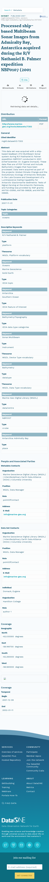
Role (4, 496)
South (4, 653)
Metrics (30, 787)
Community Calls (35, 770)
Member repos (33, 756)
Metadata (17, 10)
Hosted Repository (11, 760)
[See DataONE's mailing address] (37, 845)
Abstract (5, 147)
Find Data (10, 803)
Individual (7, 587)
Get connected (24, 876)
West (4, 663)
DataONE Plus (9, 756)
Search (7, 10)
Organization (8, 471)
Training (6, 787)
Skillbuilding (8, 783)
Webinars (6, 791)
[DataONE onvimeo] (13, 845)
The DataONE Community (33, 765)
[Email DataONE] (21, 845)
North (4, 633)
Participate (32, 752)
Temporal (5, 692)
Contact (30, 791)
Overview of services (12, 752)
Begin (4, 696)
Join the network (35, 760)
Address (6, 506)
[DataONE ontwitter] (5, 845)
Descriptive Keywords (11, 227)
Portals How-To (10, 795)
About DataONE (34, 783)
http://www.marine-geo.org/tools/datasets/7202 (17, 125)
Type (4, 241)
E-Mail (6, 511)
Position (6, 486)
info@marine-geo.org (15, 514)
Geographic (6, 628)
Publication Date (9, 199)
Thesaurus (7, 251)
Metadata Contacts (10, 466)
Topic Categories (9, 209)
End (3, 706)
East (4, 643)
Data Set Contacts (10, 528)
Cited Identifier (8, 137)
